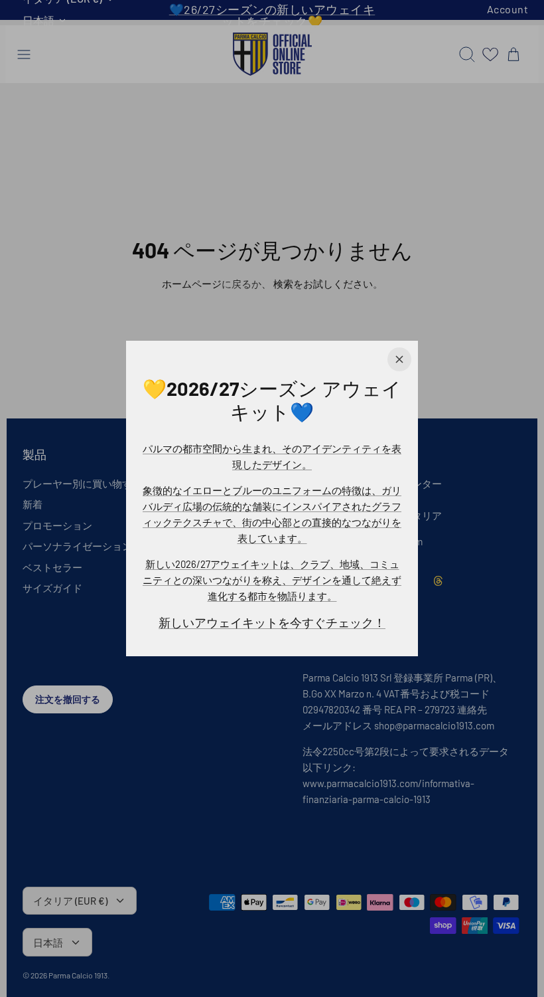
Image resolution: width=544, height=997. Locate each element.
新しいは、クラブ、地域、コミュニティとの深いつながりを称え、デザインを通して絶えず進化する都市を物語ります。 (272, 580)
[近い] (399, 359)
